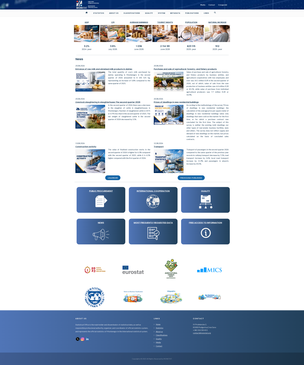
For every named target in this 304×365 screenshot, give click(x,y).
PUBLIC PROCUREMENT (101, 190)
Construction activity (85, 146)
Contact (211, 5)
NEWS (101, 222)
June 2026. (139, 49)
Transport (159, 146)
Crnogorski (222, 5)
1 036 (139, 46)
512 (217, 46)
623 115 (191, 46)
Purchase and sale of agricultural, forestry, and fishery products (185, 69)
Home (158, 324)
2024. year (87, 49)
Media (202, 5)
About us (159, 331)
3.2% (86, 46)
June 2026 (165, 49)
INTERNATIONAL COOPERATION (153, 190)
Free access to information (205, 222)
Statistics (159, 328)
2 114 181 (165, 46)
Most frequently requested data (153, 222)
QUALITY (205, 190)
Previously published (191, 178)
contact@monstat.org (202, 333)
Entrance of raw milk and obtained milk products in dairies (103, 69)
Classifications (161, 335)
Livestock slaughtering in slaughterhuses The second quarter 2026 (107, 102)
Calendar (113, 178)
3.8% (113, 46)
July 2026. (112, 49)
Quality (159, 339)
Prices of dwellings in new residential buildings (176, 102)
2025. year (191, 49)
